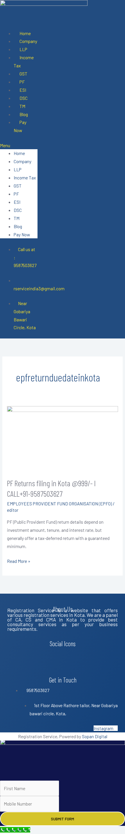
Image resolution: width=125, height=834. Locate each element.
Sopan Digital (94, 736)
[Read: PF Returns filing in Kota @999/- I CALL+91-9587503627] (62, 438)
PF (22, 81)
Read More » (18, 560)
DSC (23, 98)
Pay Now (20, 126)
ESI (22, 90)
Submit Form (62, 818)
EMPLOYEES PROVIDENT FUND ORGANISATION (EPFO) (59, 503)
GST (23, 73)
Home (25, 33)
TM (22, 106)
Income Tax (24, 61)
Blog (23, 114)
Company (28, 41)
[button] (19, 145)
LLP (23, 49)
